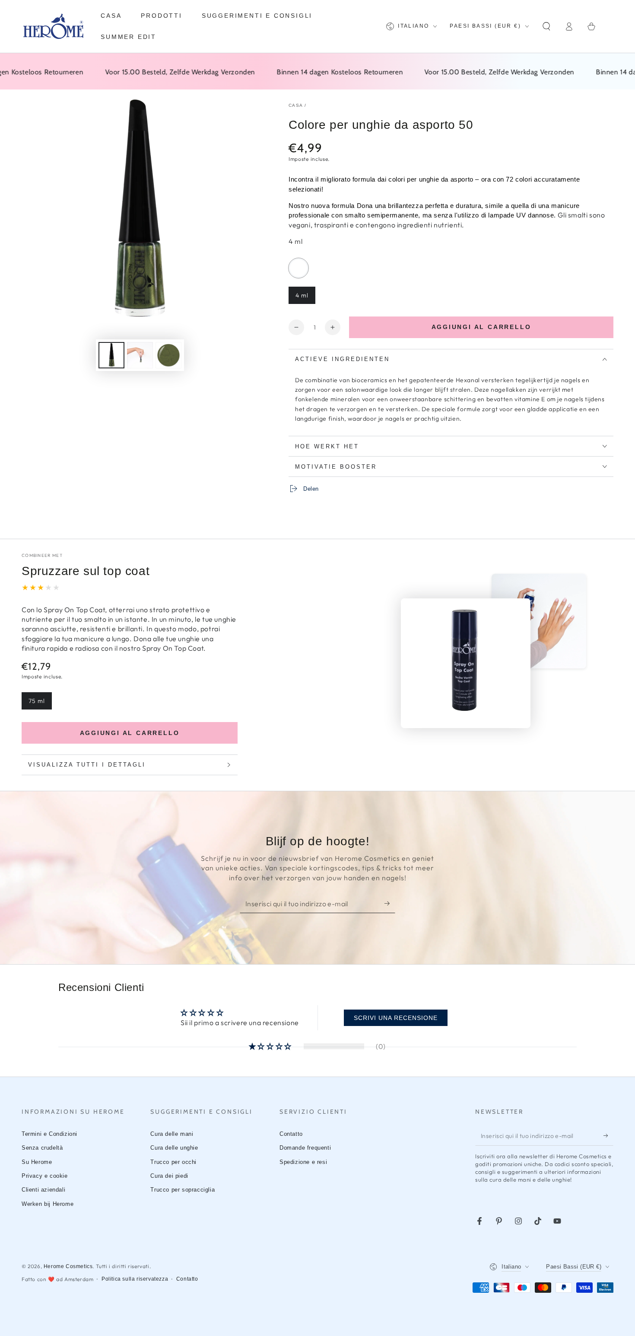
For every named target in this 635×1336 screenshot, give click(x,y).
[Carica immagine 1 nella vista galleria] (111, 355)
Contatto (291, 1134)
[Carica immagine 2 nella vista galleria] (140, 355)
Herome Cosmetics (68, 1266)
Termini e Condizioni (49, 1134)
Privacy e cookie (45, 1176)
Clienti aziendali (43, 1189)
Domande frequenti (305, 1147)
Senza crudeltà (42, 1147)
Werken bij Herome (47, 1204)
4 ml (305, 297)
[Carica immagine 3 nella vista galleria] (168, 355)
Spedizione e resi (303, 1162)
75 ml (40, 703)
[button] (546, 26)
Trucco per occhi (173, 1162)
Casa (296, 105)
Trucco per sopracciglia (182, 1189)
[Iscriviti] (389, 903)
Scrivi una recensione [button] (396, 1017)
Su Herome (37, 1162)
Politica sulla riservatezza (135, 1279)
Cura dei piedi (169, 1176)
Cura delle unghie (174, 1147)
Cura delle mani (171, 1134)
